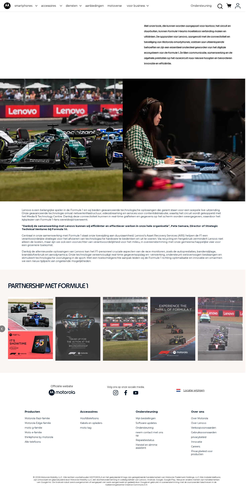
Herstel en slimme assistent (146, 446)
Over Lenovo (198, 423)
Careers (195, 446)
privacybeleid (198, 437)
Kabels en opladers (91, 423)
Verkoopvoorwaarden (203, 427)
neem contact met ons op (149, 434)
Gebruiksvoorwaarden (204, 432)
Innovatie (196, 441)
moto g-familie (33, 427)
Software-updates (146, 423)
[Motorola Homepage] (7, 8)
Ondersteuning (144, 427)
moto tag (85, 427)
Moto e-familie (33, 432)
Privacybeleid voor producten (202, 453)
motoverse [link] (114, 5)
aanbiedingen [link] (94, 5)
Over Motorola (199, 418)
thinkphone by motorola (39, 437)
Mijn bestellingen (146, 418)
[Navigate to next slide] (223, 328)
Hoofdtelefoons (89, 418)
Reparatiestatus (145, 440)
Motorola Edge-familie (38, 423)
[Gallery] (126, 329)
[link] (229, 7)
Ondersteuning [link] (201, 5)
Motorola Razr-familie (37, 418)
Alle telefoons (33, 441)
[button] (25, 6)
